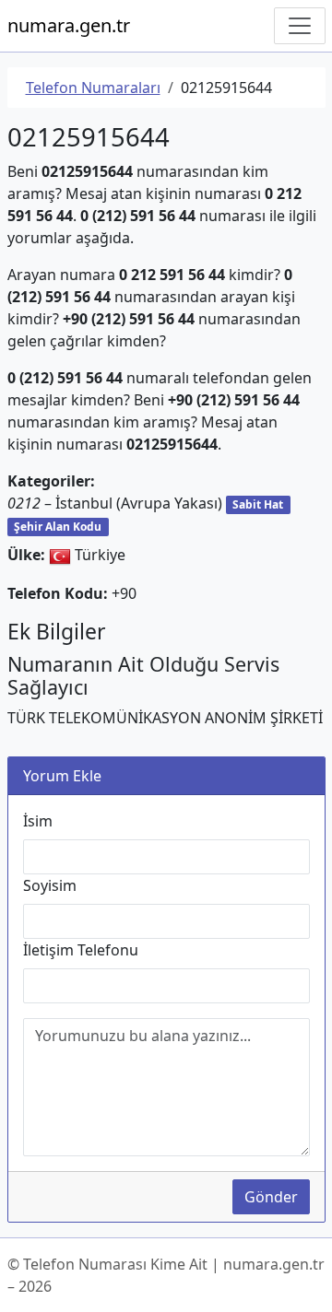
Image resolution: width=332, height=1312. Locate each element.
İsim (38, 821)
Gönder (271, 1197)
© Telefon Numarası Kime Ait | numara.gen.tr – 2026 (166, 1275)
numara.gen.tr (68, 25)
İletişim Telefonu (80, 950)
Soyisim (50, 885)
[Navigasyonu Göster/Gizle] (300, 25)
